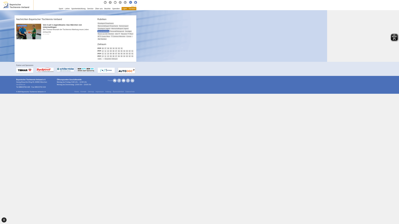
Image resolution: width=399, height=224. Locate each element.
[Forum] (105, 2)
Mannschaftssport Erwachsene (108, 26)
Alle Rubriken (102, 39)
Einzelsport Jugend (104, 28)
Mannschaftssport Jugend (119, 28)
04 (113, 48)
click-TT (133, 6)
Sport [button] (61, 9)
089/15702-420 (24, 87)
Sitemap (91, 92)
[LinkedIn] (125, 2)
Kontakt (83, 92)
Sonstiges (128, 31)
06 (108, 48)
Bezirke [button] (107, 9)
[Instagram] (120, 2)
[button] (4, 220)
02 (119, 48)
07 (105, 48)
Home (76, 92)
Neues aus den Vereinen (106, 34)
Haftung (108, 92)
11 (105, 51)
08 (103, 48)
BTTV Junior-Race (104, 36)
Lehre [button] (67, 9)
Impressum (100, 92)
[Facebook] (110, 2)
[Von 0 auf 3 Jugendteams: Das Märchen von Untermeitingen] (28, 31)
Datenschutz (130, 92)
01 (122, 48)
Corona (128, 36)
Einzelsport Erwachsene (106, 23)
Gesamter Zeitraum (111, 59)
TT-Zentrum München (118, 36)
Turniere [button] (132, 9)
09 (111, 51)
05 (111, 48)
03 (116, 48)
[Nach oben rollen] (394, 218)
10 (108, 51)
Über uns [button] (99, 9)
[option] (25, 71)
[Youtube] (115, 2)
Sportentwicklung (103, 31)
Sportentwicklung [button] (78, 9)
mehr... (100, 59)
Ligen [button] (124, 9)
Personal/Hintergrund (117, 31)
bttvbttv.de (20, 84)
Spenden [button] (116, 9)
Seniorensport (123, 26)
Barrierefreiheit (118, 92)
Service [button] (90, 9)
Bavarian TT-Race (127, 34)
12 (103, 51)
